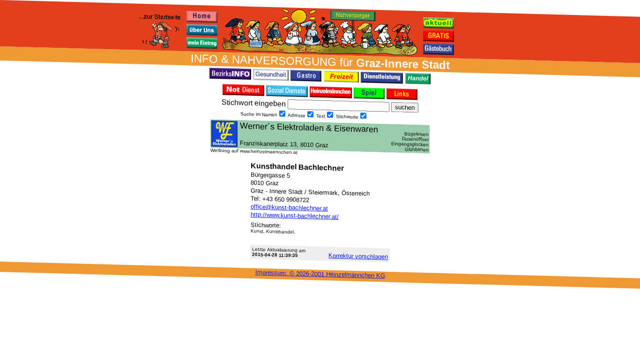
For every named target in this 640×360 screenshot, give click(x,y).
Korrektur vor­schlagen (358, 256)
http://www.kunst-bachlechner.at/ (295, 215)
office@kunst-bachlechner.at (289, 207)
